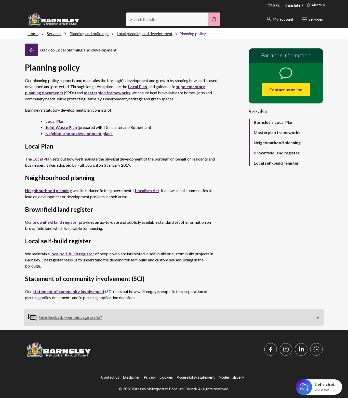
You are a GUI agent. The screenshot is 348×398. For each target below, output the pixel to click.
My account (283, 19)
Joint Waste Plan (61, 127)
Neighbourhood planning (48, 190)
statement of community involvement (68, 291)
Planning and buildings (89, 33)
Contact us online (285, 89)
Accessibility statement (196, 377)
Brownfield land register (277, 152)
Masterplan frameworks (277, 132)
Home (33, 33)
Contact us (110, 377)
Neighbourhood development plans (79, 133)
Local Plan (137, 86)
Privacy (150, 377)
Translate (292, 5)
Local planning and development (144, 33)
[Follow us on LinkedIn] (301, 349)
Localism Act (147, 190)
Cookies (166, 377)
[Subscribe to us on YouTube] (316, 349)
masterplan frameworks (107, 92)
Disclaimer (131, 377)
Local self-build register (276, 163)
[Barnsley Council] (53, 19)
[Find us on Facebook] (270, 349)
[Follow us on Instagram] (285, 349)
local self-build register (72, 253)
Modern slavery (231, 377)
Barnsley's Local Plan (273, 122)
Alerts (316, 5)
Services (316, 19)
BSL (276, 5)
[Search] (214, 19)
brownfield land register (55, 222)
